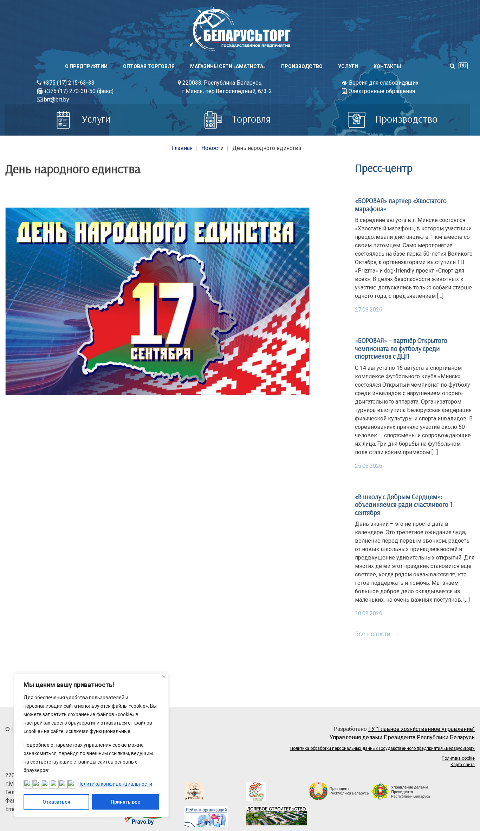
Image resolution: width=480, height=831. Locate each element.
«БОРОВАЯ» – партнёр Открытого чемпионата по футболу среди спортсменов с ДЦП (401, 348)
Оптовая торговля (149, 66)
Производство (302, 66)
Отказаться (56, 802)
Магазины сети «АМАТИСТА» (228, 66)
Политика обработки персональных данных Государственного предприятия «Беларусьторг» (382, 748)
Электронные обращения (381, 91)
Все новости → (377, 633)
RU (463, 65)
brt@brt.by (56, 99)
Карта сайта (462, 764)
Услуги (348, 66)
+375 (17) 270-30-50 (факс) (78, 91)
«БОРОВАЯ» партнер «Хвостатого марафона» (401, 204)
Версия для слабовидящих (383, 82)
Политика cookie (458, 758)
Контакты (387, 66)
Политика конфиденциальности (115, 784)
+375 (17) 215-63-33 (68, 82)
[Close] (164, 676)
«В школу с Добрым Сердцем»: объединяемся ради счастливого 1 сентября (403, 504)
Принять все (125, 802)
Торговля (250, 118)
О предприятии (86, 66)
